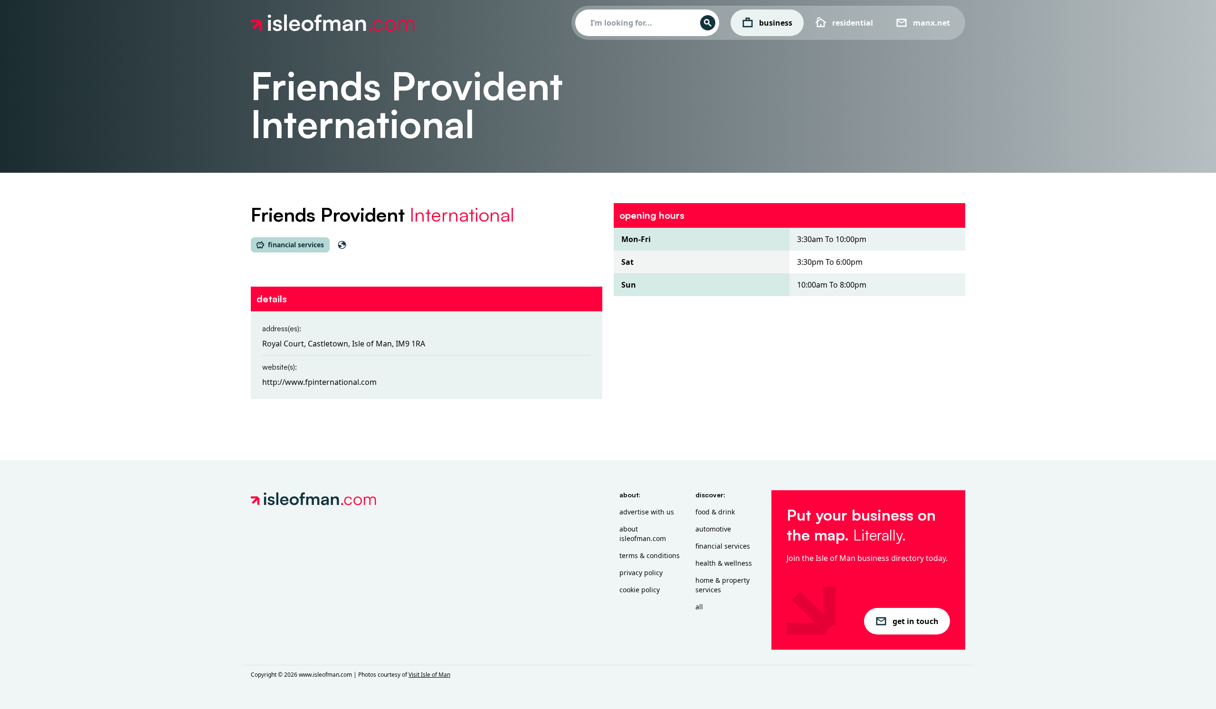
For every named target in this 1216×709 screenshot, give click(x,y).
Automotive (713, 528)
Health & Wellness (723, 563)
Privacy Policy (641, 572)
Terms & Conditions (649, 555)
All (699, 606)
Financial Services (722, 545)
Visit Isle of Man (429, 675)
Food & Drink (715, 511)
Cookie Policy (639, 589)
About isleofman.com (642, 533)
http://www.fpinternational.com (319, 382)
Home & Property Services (722, 585)
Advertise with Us (646, 511)
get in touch (916, 621)
